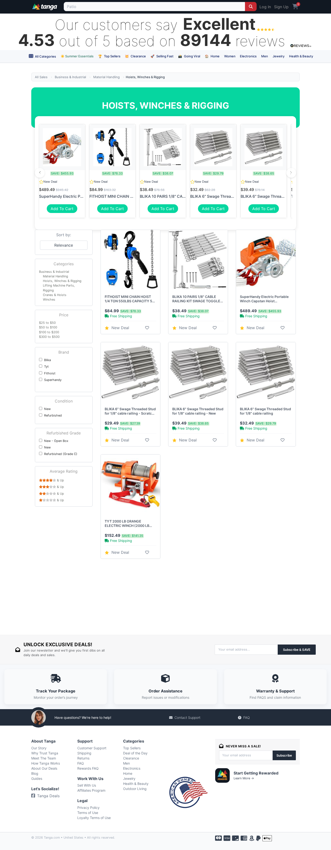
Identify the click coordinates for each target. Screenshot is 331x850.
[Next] (291, 173)
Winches (49, 299)
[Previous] (40, 173)
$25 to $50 (47, 323)
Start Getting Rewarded (256, 773)
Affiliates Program (91, 790)
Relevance (63, 245)
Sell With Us (86, 785)
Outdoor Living (135, 789)
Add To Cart (62, 208)
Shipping (84, 753)
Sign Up (281, 6)
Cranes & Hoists (54, 295)
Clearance (135, 56)
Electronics (248, 56)
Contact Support (187, 717)
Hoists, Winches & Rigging (62, 281)
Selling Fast (161, 56)
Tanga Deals (48, 795)
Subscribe (284, 755)
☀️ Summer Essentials (77, 56)
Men (264, 56)
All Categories (45, 56)
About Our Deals (44, 768)
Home (212, 56)
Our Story (39, 748)
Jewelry (278, 56)
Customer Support (91, 748)
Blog (34, 773)
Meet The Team (43, 758)
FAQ (246, 717)
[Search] (251, 6)
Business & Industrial (70, 77)
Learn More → (244, 778)
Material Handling (106, 77)
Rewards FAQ (88, 768)
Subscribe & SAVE (296, 650)
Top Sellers (109, 56)
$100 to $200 (49, 332)
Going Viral (189, 56)
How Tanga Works (45, 763)
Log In (265, 6)
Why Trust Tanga (44, 753)
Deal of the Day (135, 753)
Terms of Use (87, 813)
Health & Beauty (301, 56)
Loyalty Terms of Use (94, 818)
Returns (83, 758)
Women (230, 56)
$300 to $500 (49, 337)
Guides (36, 778)
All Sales (41, 77)
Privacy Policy (88, 807)
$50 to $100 (48, 327)
